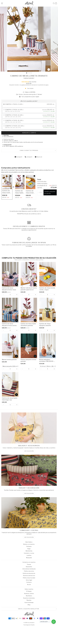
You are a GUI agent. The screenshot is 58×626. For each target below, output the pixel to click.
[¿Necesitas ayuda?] (54, 622)
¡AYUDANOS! (15, 323)
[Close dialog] (55, 300)
